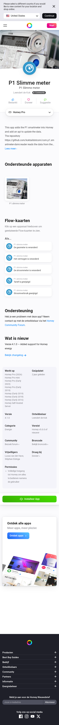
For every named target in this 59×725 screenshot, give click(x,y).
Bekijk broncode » (40, 444)
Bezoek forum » (12, 444)
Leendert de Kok (39, 418)
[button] (22, 16)
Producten (7, 652)
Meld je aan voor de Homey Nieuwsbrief (29, 697)
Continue (49, 15)
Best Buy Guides (10, 657)
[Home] (29, 25)
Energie (8, 429)
